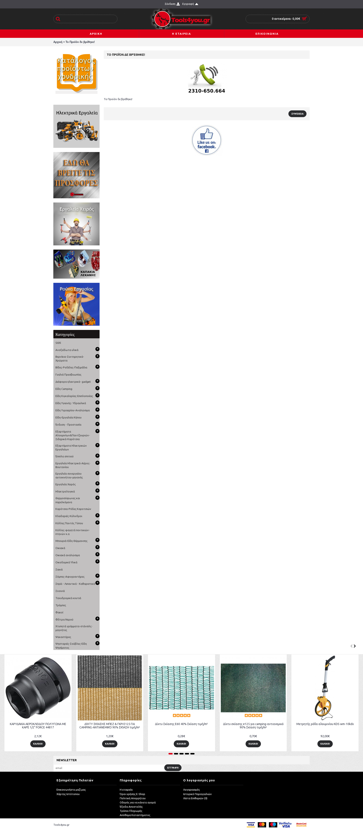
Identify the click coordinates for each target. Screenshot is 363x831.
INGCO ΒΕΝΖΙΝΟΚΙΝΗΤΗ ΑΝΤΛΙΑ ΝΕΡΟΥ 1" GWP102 (245, 725)
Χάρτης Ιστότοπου (68, 794)
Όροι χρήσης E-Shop (132, 794)
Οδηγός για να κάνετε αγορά (138, 802)
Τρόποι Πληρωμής (131, 810)
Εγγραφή (173, 767)
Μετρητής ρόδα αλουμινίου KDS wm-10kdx (101, 724)
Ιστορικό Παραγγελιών (197, 794)
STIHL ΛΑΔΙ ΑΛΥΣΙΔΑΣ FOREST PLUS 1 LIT (173, 724)
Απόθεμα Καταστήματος (135, 815)
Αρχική (57, 42)
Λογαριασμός (191, 789)
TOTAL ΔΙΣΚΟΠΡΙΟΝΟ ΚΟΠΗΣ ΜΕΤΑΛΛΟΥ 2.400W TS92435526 (317, 725)
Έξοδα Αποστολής (131, 806)
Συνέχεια (297, 113)
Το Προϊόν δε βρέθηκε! (80, 42)
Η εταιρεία (126, 789)
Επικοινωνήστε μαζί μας (71, 789)
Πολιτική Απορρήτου (133, 798)
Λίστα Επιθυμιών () (195, 798)
